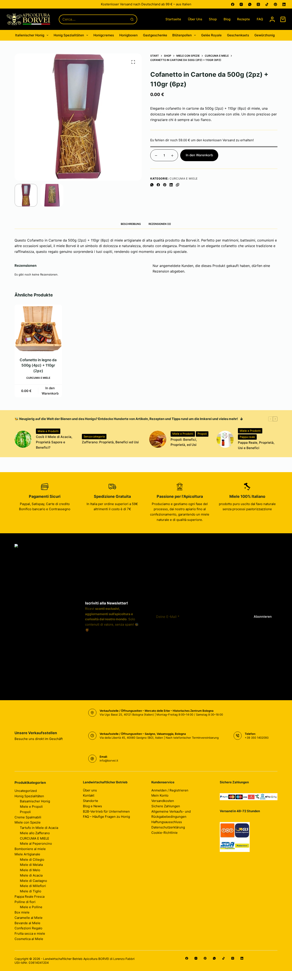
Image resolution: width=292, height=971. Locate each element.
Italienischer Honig (29, 35)
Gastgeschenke (155, 35)
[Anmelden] (272, 19)
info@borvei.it (109, 760)
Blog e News (92, 806)
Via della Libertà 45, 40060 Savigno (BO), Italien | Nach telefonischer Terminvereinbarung (159, 737)
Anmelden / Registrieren (169, 790)
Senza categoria (94, 436)
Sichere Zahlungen (165, 806)
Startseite (173, 19)
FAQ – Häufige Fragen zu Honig (106, 817)
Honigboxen (128, 35)
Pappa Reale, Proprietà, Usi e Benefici (256, 445)
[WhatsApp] (249, 4)
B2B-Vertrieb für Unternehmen (106, 811)
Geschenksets (238, 35)
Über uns (195, 19)
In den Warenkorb (199, 155)
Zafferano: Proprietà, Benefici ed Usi (110, 442)
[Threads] (258, 4)
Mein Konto (159, 795)
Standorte (90, 801)
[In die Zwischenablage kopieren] (177, 184)
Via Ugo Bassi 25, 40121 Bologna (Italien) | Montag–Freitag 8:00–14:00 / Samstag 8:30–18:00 (161, 714)
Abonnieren (263, 616)
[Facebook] (232, 4)
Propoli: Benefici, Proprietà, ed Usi (184, 442)
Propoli (202, 433)
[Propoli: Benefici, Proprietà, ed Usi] (157, 439)
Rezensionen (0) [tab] (160, 223)
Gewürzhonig (264, 35)
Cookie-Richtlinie (164, 833)
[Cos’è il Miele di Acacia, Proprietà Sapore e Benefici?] (23, 439)
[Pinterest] (275, 4)
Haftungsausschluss (166, 822)
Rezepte (243, 19)
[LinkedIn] (284, 4)
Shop (213, 19)
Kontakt (88, 795)
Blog (227, 19)
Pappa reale (247, 437)
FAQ (260, 19)
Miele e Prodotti (48, 431)
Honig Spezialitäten (69, 35)
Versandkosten (162, 801)
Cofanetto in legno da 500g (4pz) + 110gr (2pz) (38, 365)
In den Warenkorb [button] (50, 390)
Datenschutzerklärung (168, 827)
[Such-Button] (132, 19)
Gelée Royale (211, 35)
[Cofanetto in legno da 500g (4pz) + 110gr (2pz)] (38, 328)
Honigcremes (103, 35)
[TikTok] (266, 4)
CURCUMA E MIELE (184, 178)
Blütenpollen (182, 35)
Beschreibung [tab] (131, 223)
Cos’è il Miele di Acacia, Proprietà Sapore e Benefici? (54, 442)
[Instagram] (241, 4)
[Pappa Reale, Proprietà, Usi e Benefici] (225, 439)
